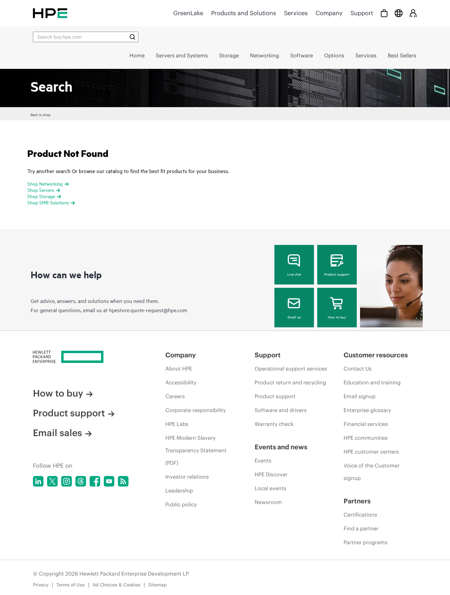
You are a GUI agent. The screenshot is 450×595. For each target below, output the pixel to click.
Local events (270, 488)
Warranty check (274, 424)
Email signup (360, 396)
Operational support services (291, 368)
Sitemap (157, 585)
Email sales (57, 433)
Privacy (40, 585)
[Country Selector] (399, 13)
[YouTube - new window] (109, 481)
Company (329, 13)
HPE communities (366, 437)
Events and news (281, 447)
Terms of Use (70, 585)
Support (362, 13)
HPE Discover (271, 474)
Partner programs (365, 542)
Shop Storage (41, 196)
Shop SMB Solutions (48, 202)
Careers (175, 396)
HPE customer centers (371, 451)
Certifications (360, 514)
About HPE (178, 368)
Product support (337, 274)
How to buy (337, 316)
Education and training (372, 382)
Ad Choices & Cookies (116, 585)
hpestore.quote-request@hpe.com (148, 309)
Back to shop (40, 114)
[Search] (132, 37)
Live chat (294, 274)
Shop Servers (40, 190)
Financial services (366, 424)
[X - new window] (52, 481)
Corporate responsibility (195, 410)
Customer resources (376, 355)
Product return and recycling (290, 382)
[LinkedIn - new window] (38, 481)
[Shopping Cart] (384, 13)
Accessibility (180, 382)
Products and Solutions (243, 13)
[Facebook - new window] (95, 481)
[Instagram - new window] (66, 481)
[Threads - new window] (80, 481)
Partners (357, 501)
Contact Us (358, 368)
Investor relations (187, 476)
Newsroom (268, 502)
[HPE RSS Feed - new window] (123, 481)
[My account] (413, 13)
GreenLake (188, 13)
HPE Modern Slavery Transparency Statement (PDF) (196, 450)
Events (263, 460)
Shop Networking (45, 183)
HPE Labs (176, 424)
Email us (294, 316)
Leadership (179, 490)
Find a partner (361, 528)
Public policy (181, 504)
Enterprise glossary (367, 410)
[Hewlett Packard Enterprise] (50, 13)
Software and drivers (281, 410)
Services (296, 13)
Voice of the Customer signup (372, 471)
